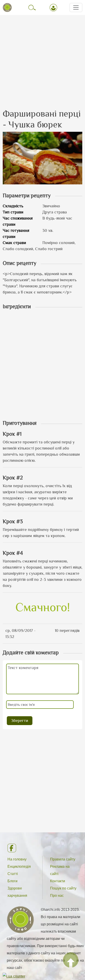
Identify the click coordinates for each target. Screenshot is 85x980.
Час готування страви (16, 233)
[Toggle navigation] (76, 7)
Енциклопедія (19, 866)
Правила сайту (62, 859)
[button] (42, 157)
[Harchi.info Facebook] (42, 848)
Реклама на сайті (60, 870)
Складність (13, 206)
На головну (17, 859)
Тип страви (13, 212)
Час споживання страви (18, 221)
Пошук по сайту (63, 888)
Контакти (57, 881)
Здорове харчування (17, 891)
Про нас (57, 895)
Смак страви (14, 242)
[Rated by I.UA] (14, 976)
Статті (12, 874)
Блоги (12, 881)
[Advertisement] (42, 57)
